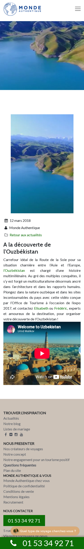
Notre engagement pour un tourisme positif (36, 459)
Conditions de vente (18, 491)
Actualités (11, 418)
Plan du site (12, 470)
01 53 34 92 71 (24, 521)
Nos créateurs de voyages (23, 449)
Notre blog (12, 423)
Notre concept (14, 454)
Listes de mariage (16, 429)
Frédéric (60, 308)
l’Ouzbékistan (14, 270)
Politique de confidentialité (24, 486)
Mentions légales (16, 497)
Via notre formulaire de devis (25, 536)
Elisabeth (41, 308)
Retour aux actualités (26, 235)
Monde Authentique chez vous (26, 480)
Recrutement (13, 502)
